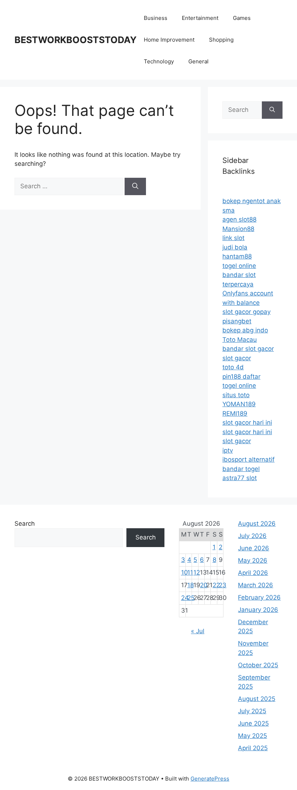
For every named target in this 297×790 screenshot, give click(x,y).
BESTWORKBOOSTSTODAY (75, 39)
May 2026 (252, 560)
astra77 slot (239, 478)
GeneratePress (210, 778)
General (198, 61)
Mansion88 (238, 228)
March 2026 (255, 585)
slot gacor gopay (246, 311)
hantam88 (237, 256)
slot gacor (236, 358)
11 (190, 572)
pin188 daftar (241, 376)
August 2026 (257, 523)
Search (24, 523)
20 (204, 585)
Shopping (221, 39)
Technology (159, 61)
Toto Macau (239, 339)
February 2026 (259, 597)
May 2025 (252, 735)
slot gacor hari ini (247, 422)
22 (216, 585)
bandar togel (241, 468)
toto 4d (233, 367)
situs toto (236, 395)
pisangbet (236, 321)
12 (196, 572)
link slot (233, 237)
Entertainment (200, 17)
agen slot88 (239, 219)
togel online (239, 265)
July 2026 (252, 535)
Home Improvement (169, 39)
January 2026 (258, 609)
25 (190, 597)
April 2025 (253, 748)
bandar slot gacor (248, 348)
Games (242, 17)
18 (190, 585)
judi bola (234, 247)
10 (184, 572)
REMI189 (234, 413)
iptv (227, 450)
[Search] (135, 186)
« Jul (197, 631)
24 (185, 597)
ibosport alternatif (248, 459)
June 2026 (253, 548)
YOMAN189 (239, 404)
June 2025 (253, 723)
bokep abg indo (245, 330)
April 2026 (253, 572)
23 (222, 585)
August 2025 (256, 698)
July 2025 (252, 711)
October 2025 (258, 665)
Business (155, 17)
